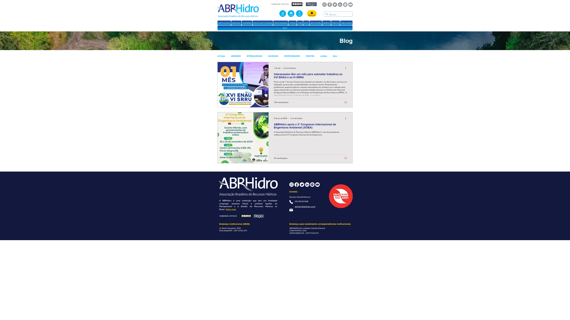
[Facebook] (329, 4)
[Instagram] (324, 4)
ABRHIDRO (236, 56)
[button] (224, 23)
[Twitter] (335, 4)
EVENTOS (310, 56)
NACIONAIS (273, 56)
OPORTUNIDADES (292, 56)
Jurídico (323, 56)
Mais (335, 56)
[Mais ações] (346, 68)
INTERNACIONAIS (254, 56)
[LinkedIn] (340, 4)
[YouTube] (350, 4)
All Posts (221, 56)
